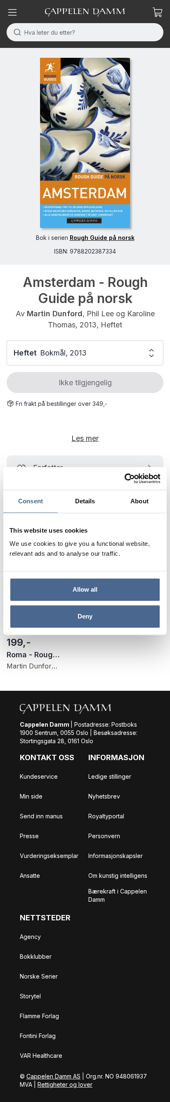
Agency (30, 936)
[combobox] (85, 32)
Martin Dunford (55, 313)
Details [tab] (85, 501)
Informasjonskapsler (115, 855)
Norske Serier (39, 976)
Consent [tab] (30, 501)
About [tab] (139, 501)
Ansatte (30, 875)
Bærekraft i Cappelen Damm (117, 895)
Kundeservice (39, 776)
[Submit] (15, 32)
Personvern (104, 835)
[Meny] (12, 12)
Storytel (30, 996)
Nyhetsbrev (104, 796)
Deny (85, 616)
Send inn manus (41, 816)
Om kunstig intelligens (117, 875)
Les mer (85, 438)
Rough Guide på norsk (102, 237)
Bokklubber (36, 956)
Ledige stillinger (109, 776)
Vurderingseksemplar (49, 855)
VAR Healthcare (41, 1055)
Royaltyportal (106, 816)
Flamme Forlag (39, 1015)
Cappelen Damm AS (53, 1076)
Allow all (85, 589)
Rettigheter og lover (65, 1084)
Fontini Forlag (38, 1035)
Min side (31, 796)
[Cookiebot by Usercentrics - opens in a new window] (124, 478)
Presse (29, 835)
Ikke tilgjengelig (85, 382)
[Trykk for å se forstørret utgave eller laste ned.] (85, 143)
